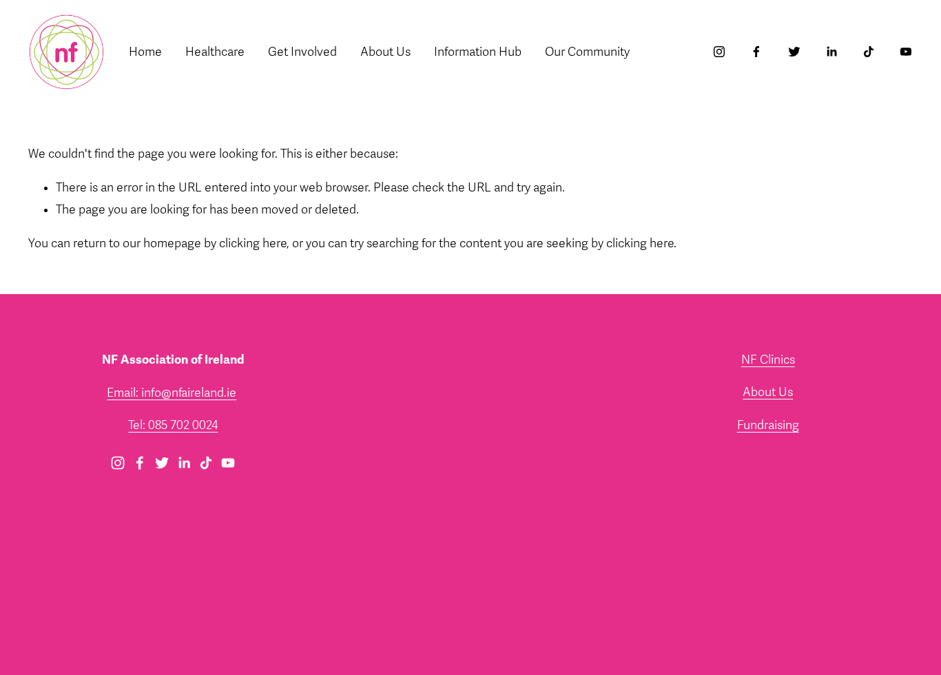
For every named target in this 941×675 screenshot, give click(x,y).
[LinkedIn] (831, 52)
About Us (768, 392)
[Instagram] (719, 52)
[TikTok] (869, 52)
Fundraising (768, 425)
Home (145, 52)
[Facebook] (756, 52)
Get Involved (302, 52)
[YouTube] (906, 52)
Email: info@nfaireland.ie (171, 393)
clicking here (253, 243)
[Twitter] (794, 52)
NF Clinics (768, 360)
